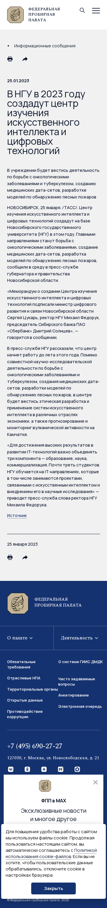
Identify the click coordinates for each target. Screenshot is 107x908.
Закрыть (53, 888)
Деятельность (77, 638)
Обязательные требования (21, 664)
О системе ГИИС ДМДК (80, 661)
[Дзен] (44, 769)
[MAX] (77, 769)
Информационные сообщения (44, 46)
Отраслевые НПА (23, 678)
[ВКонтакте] (11, 769)
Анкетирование (73, 695)
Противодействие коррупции (25, 714)
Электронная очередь (80, 706)
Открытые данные (25, 700)
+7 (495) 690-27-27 (34, 746)
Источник (17, 515)
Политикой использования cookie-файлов (51, 853)
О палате (18, 638)
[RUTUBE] (61, 769)
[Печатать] (10, 59)
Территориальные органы (32, 689)
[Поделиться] (25, 59)
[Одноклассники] (28, 769)
